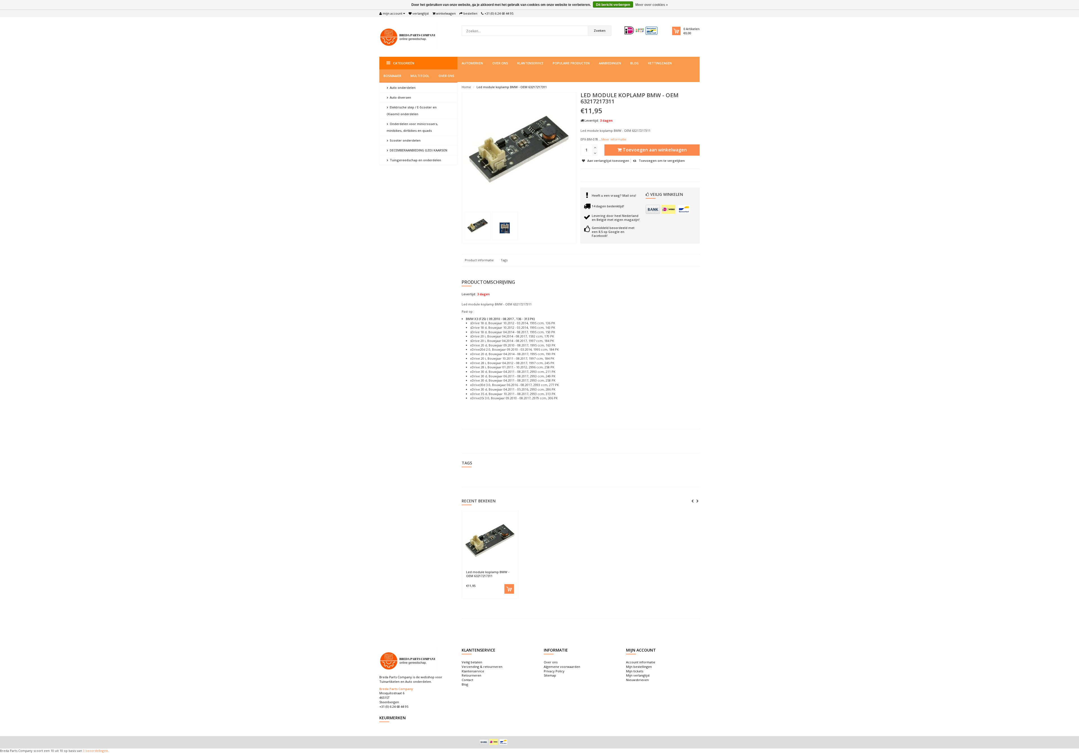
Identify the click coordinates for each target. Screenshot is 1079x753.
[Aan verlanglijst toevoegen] (476, 569)
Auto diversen (400, 97)
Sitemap (550, 675)
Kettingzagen (660, 63)
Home (466, 87)
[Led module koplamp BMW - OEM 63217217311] (477, 226)
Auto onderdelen (402, 87)
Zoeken (600, 30)
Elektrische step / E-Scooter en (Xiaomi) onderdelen (412, 110)
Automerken (472, 63)
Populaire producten (571, 63)
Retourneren (471, 675)
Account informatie (640, 662)
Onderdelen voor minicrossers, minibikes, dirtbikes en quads (412, 127)
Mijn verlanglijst (638, 675)
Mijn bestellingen (639, 666)
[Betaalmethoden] (653, 209)
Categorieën (403, 63)
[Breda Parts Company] (408, 36)
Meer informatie (613, 139)
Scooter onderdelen (405, 140)
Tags (504, 260)
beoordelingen (96, 751)
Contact (467, 680)
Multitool (420, 76)
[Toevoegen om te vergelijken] (503, 569)
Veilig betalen (472, 662)
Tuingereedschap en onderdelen (415, 160)
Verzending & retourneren (482, 666)
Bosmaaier (392, 76)
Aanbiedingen (610, 63)
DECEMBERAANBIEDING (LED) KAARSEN (418, 150)
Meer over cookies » (651, 5)
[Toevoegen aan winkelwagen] (509, 589)
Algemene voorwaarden (562, 666)
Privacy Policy (554, 671)
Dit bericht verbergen (613, 5)
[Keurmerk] (641, 30)
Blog (634, 63)
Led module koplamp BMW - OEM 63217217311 (512, 87)
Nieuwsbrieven (637, 680)
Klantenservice (530, 63)
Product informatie (479, 260)
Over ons (500, 63)
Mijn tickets (634, 671)
